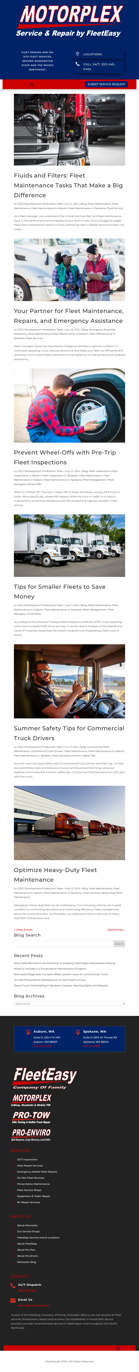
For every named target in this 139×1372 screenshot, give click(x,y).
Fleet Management (94, 479)
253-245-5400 (43, 1046)
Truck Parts (34, 613)
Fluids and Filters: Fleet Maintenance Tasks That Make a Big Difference (68, 185)
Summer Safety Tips (83, 755)
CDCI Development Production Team (40, 203)
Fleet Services (34, 338)
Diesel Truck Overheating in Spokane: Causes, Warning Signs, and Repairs (61, 985)
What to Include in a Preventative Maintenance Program (50, 968)
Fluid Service (115, 208)
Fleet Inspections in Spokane (60, 475)
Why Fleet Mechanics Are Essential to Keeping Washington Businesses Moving (64, 963)
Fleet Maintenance (39, 333)
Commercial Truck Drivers (47, 751)
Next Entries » (116, 929)
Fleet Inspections (99, 471)
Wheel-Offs (34, 484)
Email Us (25, 1299)
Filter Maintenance (99, 203)
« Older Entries (23, 929)
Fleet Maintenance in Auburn (49, 208)
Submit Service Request (106, 84)
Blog (83, 203)
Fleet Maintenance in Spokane (87, 208)
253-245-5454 (27, 1290)
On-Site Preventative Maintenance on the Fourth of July (49, 979)
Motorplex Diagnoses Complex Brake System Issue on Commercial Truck (61, 974)
